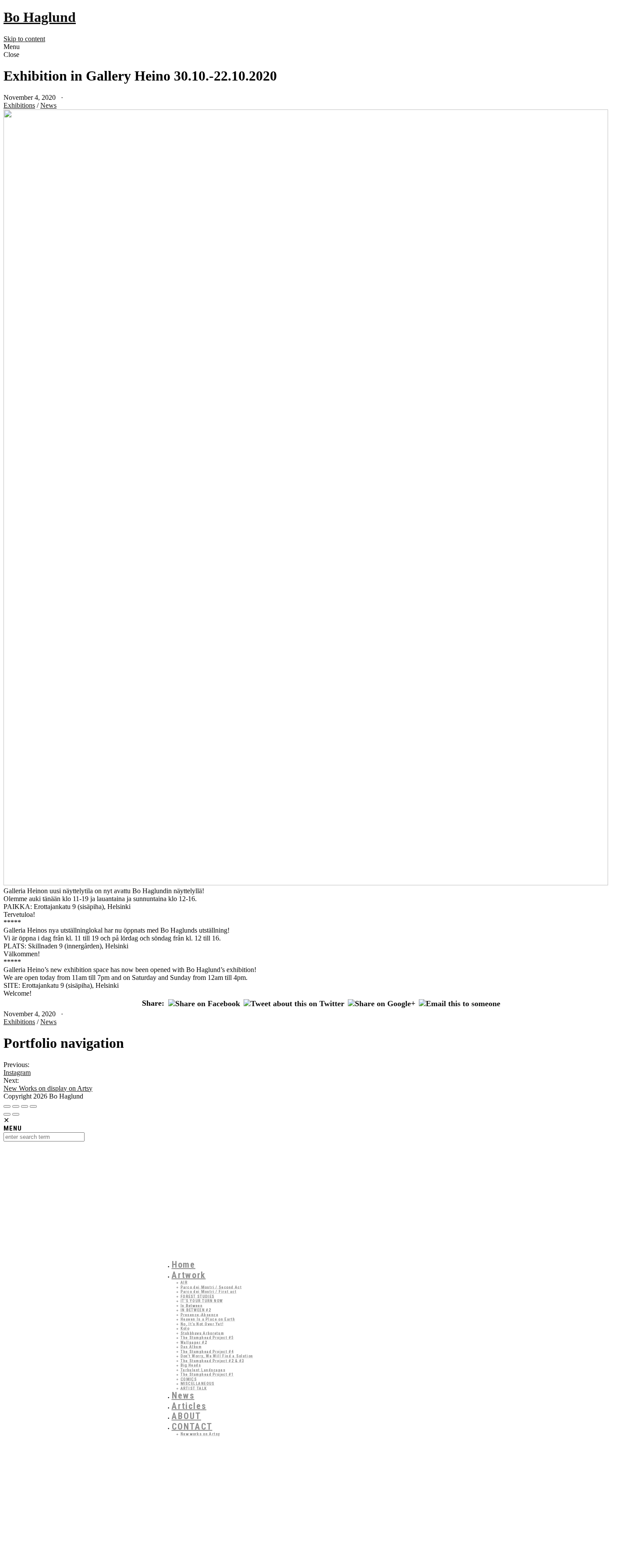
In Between (191, 1305)
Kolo (185, 1328)
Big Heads (190, 1365)
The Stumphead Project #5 (207, 1337)
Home (184, 1264)
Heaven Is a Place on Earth (207, 1319)
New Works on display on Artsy (48, 1088)
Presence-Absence (199, 1314)
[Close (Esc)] (7, 1106)
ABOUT (187, 1416)
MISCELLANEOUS (197, 1383)
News (48, 105)
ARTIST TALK (193, 1388)
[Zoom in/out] (33, 1106)
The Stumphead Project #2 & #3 (212, 1360)
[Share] (15, 1106)
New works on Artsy (200, 1433)
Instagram (17, 1072)
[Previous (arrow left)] (7, 1114)
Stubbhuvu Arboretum (202, 1333)
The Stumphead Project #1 (207, 1374)
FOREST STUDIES (197, 1296)
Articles (189, 1406)
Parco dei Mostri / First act (208, 1291)
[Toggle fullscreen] (24, 1106)
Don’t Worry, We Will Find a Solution (216, 1355)
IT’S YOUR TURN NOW (201, 1300)
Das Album (191, 1346)
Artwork (189, 1275)
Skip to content (24, 38)
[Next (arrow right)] (15, 1114)
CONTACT (192, 1426)
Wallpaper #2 (193, 1342)
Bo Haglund (40, 17)
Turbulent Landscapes (203, 1369)
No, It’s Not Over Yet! (202, 1323)
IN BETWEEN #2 (195, 1309)
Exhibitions (19, 105)
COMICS (188, 1379)
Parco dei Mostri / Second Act (211, 1287)
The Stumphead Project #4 (207, 1351)
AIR (184, 1282)
